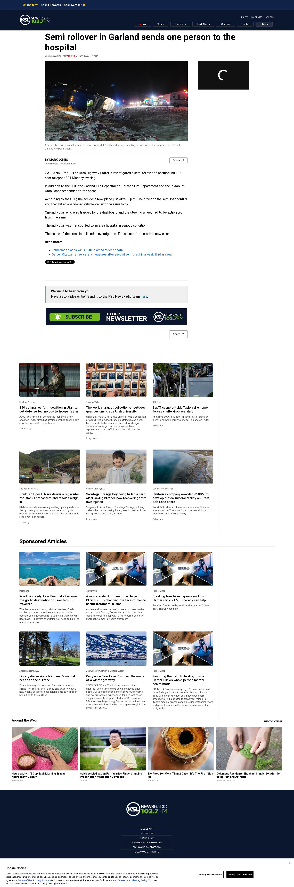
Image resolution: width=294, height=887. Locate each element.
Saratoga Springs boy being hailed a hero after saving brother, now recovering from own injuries (116, 498)
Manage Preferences (210, 874)
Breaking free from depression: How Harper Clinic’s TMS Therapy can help (179, 598)
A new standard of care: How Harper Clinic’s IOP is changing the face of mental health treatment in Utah (116, 600)
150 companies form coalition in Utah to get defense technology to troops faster (48, 409)
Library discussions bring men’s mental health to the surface (47, 678)
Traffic (245, 24)
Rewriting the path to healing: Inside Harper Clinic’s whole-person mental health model (178, 680)
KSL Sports (256, 17)
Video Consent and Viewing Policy (129, 880)
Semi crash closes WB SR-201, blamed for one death (87, 250)
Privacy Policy (41, 880)
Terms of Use (25, 880)
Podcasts (180, 24)
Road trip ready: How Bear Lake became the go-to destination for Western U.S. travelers (48, 600)
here (144, 296)
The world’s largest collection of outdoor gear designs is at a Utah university (115, 409)
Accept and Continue (239, 874)
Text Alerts (203, 24)
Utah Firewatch (51, 5)
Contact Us (147, 838)
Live (143, 24)
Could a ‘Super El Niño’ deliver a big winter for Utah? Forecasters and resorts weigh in (49, 498)
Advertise (147, 833)
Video (160, 24)
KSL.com (270, 17)
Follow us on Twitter (147, 851)
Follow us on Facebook (147, 847)
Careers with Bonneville (147, 842)
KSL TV (244, 17)
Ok (290, 863)
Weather (225, 24)
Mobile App (147, 828)
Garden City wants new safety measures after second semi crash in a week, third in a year (112, 254)
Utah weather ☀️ (75, 5)
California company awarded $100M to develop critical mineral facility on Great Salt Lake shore (181, 498)
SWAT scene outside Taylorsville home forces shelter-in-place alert (180, 409)
